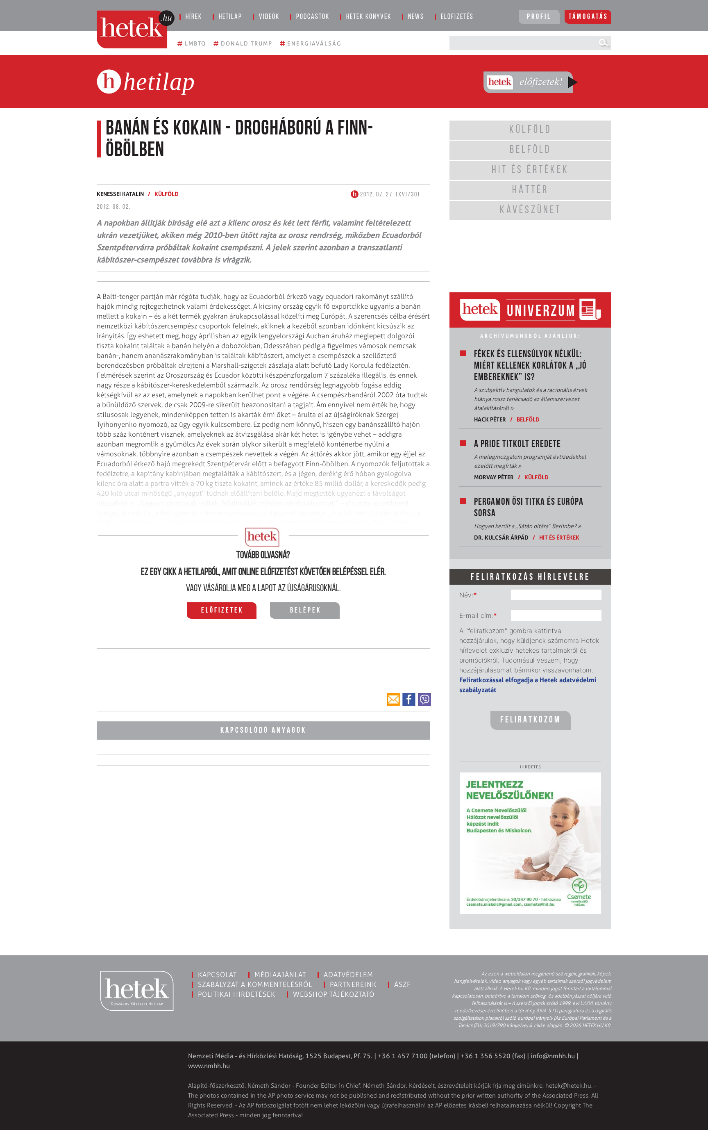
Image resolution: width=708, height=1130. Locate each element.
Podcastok (312, 17)
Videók (269, 17)
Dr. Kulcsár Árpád (501, 537)
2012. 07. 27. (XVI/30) (389, 194)
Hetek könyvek (368, 17)
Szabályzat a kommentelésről (255, 984)
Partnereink (353, 984)
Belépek (305, 611)
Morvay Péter (494, 477)
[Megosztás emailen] (393, 699)
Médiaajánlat (280, 975)
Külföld (166, 193)
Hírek (194, 17)
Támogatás (588, 17)
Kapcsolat (217, 975)
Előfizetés (457, 17)
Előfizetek (222, 611)
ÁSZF (402, 984)
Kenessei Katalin (120, 193)
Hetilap (230, 17)
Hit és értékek (559, 537)
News (416, 17)
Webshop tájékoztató (333, 994)
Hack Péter (490, 419)
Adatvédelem (348, 975)
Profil (539, 17)
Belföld (528, 419)
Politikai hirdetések (236, 994)
